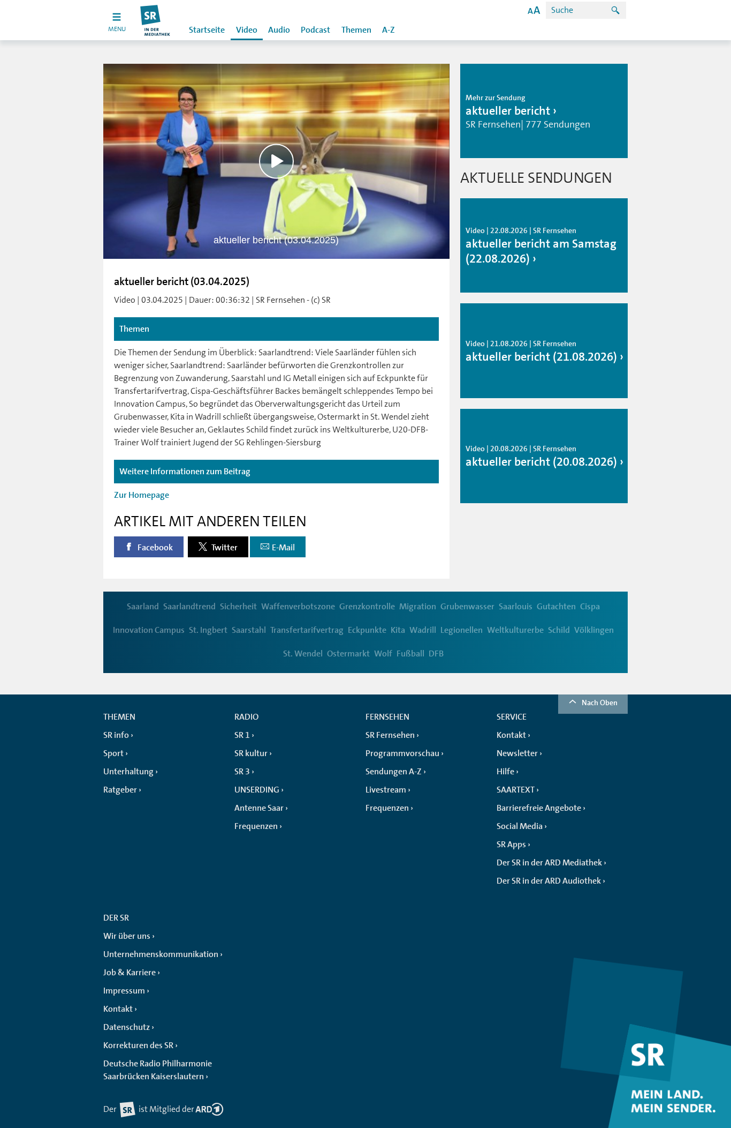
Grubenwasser (467, 606)
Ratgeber (120, 790)
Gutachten (556, 606)
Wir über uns (126, 936)
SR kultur (251, 753)
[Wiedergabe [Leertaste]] (276, 161)
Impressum (124, 990)
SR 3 (242, 771)
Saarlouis (515, 606)
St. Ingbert (208, 630)
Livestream (386, 790)
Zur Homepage (141, 495)
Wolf (383, 653)
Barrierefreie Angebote (539, 808)
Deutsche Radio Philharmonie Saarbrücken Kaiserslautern (157, 1070)
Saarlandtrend (189, 606)
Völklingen (594, 630)
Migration (417, 606)
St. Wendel (303, 653)
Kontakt (511, 735)
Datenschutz (126, 1027)
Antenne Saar (259, 808)
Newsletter (517, 753)
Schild (559, 630)
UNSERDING (256, 790)
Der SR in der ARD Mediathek (549, 862)
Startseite (207, 30)
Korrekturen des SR (138, 1045)
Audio (279, 30)
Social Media (520, 826)
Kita (398, 630)
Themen (356, 30)
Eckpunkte (367, 630)
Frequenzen (256, 826)
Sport (113, 753)
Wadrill (422, 630)
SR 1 (242, 735)
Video (246, 30)
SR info (116, 735)
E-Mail (283, 547)
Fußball (410, 653)
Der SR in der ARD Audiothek (549, 881)
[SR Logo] (155, 20)
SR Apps (511, 844)
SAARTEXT (516, 790)
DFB (436, 653)
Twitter (224, 547)
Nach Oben (600, 702)
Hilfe (505, 771)
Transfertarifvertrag (307, 630)
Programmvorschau (402, 753)
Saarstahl (249, 630)
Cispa (590, 606)
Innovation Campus (149, 630)
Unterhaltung (128, 771)
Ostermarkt (348, 653)
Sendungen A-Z (394, 771)
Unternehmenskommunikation (160, 954)
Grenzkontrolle (367, 606)
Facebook (154, 547)
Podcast (315, 30)
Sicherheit (238, 606)
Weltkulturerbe (515, 630)
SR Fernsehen (390, 735)
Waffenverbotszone (298, 606)
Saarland (143, 606)
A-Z (388, 30)
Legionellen (461, 630)
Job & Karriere (129, 972)
